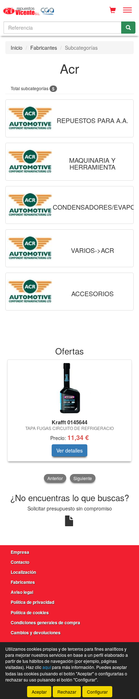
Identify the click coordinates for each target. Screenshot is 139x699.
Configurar (97, 692)
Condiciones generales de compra (45, 622)
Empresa (20, 552)
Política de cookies (30, 612)
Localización (23, 572)
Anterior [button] (55, 478)
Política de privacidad (32, 602)
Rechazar (66, 692)
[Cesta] (112, 10)
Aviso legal (22, 592)
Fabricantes (43, 47)
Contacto (20, 562)
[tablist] (69, 422)
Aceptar (39, 692)
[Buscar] (128, 27)
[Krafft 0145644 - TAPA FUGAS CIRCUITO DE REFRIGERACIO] (69, 388)
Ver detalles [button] (69, 450)
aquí (46, 667)
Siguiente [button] (82, 478)
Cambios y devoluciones (36, 632)
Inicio (16, 47)
